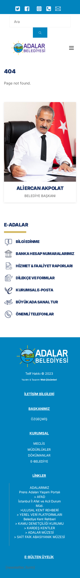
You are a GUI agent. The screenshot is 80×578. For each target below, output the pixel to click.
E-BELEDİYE (39, 461)
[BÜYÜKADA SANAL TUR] (8, 305)
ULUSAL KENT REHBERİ (40, 510)
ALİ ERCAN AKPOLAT (40, 188)
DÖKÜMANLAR (39, 455)
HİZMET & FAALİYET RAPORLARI (44, 266)
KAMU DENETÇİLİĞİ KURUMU (41, 523)
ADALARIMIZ (39, 488)
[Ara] (40, 32)
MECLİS (39, 443)
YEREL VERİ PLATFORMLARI (41, 514)
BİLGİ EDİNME (27, 241)
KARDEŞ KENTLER (41, 528)
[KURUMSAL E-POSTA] (8, 293)
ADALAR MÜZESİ (41, 532)
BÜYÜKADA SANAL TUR (37, 302)
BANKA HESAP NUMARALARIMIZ (45, 253)
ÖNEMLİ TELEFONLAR (35, 314)
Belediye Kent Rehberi (40, 519)
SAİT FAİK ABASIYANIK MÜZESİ (41, 537)
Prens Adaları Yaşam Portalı (39, 492)
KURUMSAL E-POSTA (34, 290)
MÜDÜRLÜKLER (39, 449)
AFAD (41, 497)
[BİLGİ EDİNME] (8, 245)
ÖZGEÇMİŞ (39, 419)
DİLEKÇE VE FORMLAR (35, 278)
